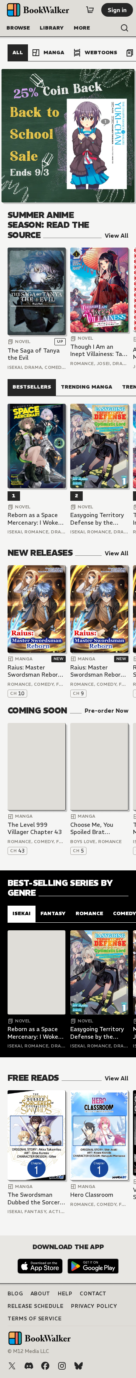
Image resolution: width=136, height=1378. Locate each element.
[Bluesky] (78, 1365)
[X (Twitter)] (12, 1365)
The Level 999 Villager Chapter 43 (35, 828)
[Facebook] (45, 1365)
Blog (15, 1293)
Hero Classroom (91, 1194)
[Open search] (124, 28)
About (40, 1293)
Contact (93, 1293)
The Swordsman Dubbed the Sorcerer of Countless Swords (36, 1198)
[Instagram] (61, 1365)
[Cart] (90, 10)
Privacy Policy (94, 1306)
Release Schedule (35, 1306)
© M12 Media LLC (28, 1351)
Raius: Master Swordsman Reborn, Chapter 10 (35, 671)
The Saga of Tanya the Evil (34, 354)
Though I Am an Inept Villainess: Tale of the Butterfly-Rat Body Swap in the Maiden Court (99, 350)
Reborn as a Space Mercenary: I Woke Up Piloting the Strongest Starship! (35, 518)
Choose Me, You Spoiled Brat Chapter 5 (91, 828)
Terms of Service (35, 1318)
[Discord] (28, 1365)
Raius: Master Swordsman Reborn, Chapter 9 (97, 671)
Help (65, 1293)
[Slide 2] (68, 135)
